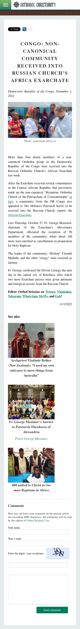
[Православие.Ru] (34, 5)
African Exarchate (19, 215)
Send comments (52, 610)
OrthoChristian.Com (38, 520)
